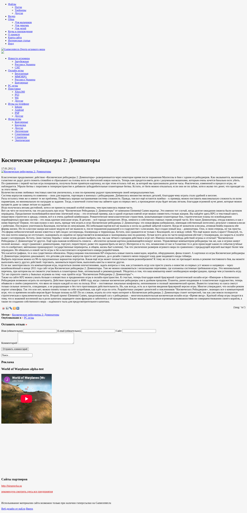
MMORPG (21, 76)
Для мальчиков (23, 22)
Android (19, 109)
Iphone (18, 106)
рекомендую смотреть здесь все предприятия (27, 491)
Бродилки (20, 125)
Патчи (18, 7)
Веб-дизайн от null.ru (13, 508)
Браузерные (21, 82)
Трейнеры (20, 10)
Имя (11, 330)
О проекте (14, 34)
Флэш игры (14, 119)
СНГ (17, 67)
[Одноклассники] (14, 308)
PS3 (17, 94)
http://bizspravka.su (11, 485)
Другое (19, 13)
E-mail (69, 330)
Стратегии (21, 137)
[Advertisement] (28, 149)
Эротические (22, 140)
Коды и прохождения (20, 31)
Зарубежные (22, 61)
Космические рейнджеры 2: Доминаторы (35, 314)
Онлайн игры (16, 70)
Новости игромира (19, 58)
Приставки (14, 88)
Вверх (29, 508)
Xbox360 (20, 91)
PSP (17, 112)
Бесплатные (21, 73)
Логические (21, 131)
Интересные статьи (19, 40)
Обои (11, 19)
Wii (16, 97)
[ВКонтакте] (18, 308)
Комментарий (9, 343)
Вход (11, 43)
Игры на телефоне (18, 103)
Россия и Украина (25, 64)
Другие (19, 100)
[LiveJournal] (11, 308)
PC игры (13, 85)
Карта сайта (15, 37)
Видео (11, 16)
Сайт (118, 330)
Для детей (20, 28)
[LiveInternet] (7, 308)
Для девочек (22, 25)
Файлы (12, 4)
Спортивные (22, 134)
